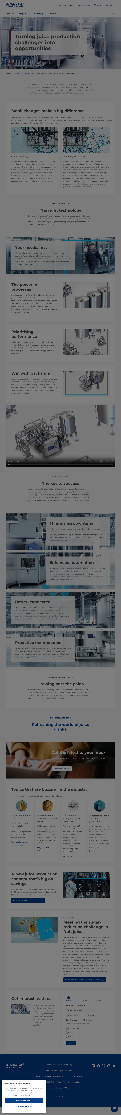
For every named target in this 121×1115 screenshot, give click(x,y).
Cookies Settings (24, 1106)
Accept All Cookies (24, 1100)
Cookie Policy (24, 1095)
